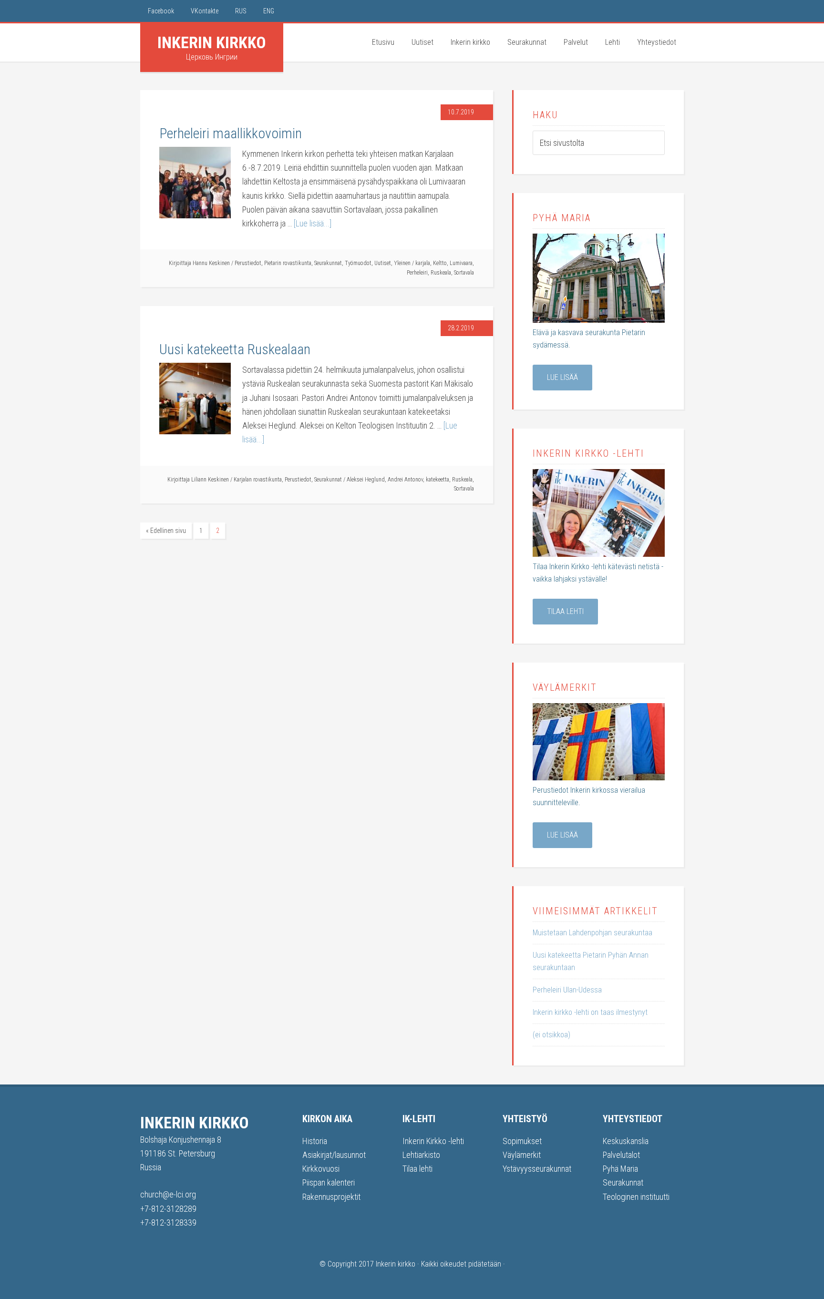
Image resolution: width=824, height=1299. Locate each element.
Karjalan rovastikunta (258, 479)
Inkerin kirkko (211, 42)
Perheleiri (417, 272)
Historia (314, 1141)
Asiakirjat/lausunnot (334, 1155)
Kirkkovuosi (321, 1169)
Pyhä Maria (620, 1169)
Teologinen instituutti (636, 1197)
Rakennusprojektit (331, 1197)
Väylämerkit (522, 1155)
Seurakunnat (328, 263)
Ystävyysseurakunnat (537, 1169)
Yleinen (402, 263)
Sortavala (464, 272)
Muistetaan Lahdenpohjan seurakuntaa (592, 932)
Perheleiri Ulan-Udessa (567, 989)
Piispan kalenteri (328, 1182)
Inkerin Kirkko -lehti (433, 1141)
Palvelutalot (621, 1155)
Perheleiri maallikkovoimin (230, 133)
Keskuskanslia (626, 1141)
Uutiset (382, 263)
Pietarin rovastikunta (287, 263)
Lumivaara (461, 263)
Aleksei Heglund (366, 479)
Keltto (440, 263)
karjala (422, 263)
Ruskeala (441, 272)
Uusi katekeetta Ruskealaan (234, 349)
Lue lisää (562, 377)
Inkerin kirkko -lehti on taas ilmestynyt (590, 1012)
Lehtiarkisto (421, 1155)
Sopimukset (522, 1141)
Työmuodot (358, 263)
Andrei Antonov (405, 479)
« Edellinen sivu (166, 530)
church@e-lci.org (168, 1194)
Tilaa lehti (565, 611)
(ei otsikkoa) (551, 1034)
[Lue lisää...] (312, 223)
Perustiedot (248, 263)
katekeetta (437, 479)
